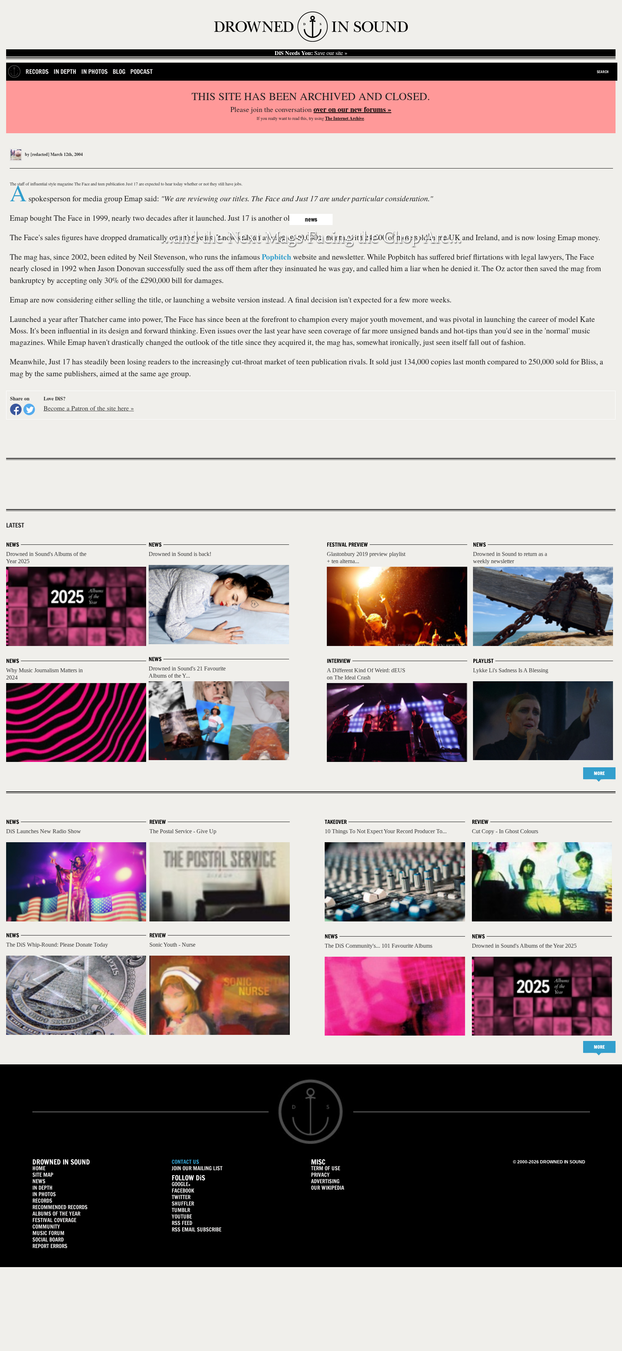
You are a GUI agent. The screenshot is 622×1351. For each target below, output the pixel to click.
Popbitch (276, 256)
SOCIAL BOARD (48, 1239)
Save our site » (311, 53)
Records (37, 71)
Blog (119, 71)
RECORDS (42, 1200)
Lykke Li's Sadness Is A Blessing (510, 670)
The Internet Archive (344, 118)
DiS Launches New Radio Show (43, 831)
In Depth (65, 71)
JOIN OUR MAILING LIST (197, 1168)
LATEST (15, 525)
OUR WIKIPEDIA (327, 1187)
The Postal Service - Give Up (182, 831)
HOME (38, 1168)
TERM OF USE (325, 1168)
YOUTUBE (182, 1216)
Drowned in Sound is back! (180, 554)
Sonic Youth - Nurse (172, 945)
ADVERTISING (325, 1181)
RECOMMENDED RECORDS (59, 1207)
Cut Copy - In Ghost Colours (505, 831)
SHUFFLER (183, 1203)
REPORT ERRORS (49, 1246)
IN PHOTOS (44, 1194)
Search (603, 71)
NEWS (38, 1181)
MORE (599, 773)
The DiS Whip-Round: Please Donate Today (57, 945)
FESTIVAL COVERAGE (54, 1220)
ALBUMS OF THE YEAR (56, 1213)
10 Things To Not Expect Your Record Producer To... (386, 831)
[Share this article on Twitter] (29, 409)
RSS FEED (182, 1223)
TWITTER (181, 1197)
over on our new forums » (352, 109)
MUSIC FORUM (48, 1233)
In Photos (94, 71)
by (36, 154)
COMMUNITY (46, 1226)
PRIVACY (320, 1175)
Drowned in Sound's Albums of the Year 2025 (524, 946)
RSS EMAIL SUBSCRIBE (196, 1229)
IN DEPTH (42, 1187)
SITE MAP (42, 1175)
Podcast (141, 71)
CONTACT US (185, 1162)
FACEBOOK (183, 1190)
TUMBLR (181, 1210)
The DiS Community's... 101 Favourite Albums (378, 946)
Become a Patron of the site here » (89, 408)
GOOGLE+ (181, 1184)
